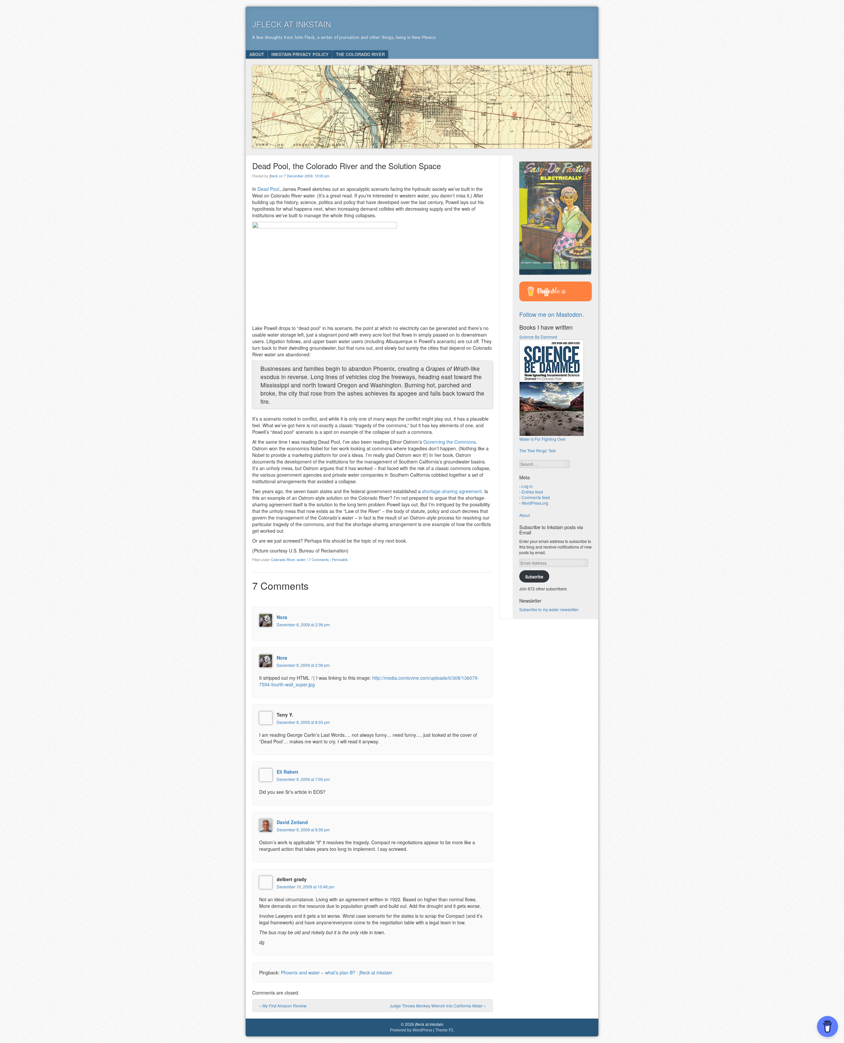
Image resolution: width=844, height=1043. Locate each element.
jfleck (273, 175)
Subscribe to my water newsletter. (549, 609)
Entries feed (532, 491)
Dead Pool (268, 189)
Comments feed (536, 497)
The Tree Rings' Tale (537, 450)
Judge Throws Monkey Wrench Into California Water (438, 1005)
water (301, 559)
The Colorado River (360, 54)
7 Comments (319, 559)
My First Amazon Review (283, 1005)
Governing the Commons (449, 441)
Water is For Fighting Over (542, 439)
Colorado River (283, 559)
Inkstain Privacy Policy (300, 54)
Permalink (340, 559)
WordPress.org (535, 503)
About (256, 54)
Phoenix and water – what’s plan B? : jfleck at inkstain (336, 972)
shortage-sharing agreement (452, 491)
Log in (527, 486)
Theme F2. (444, 1030)
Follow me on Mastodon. (551, 314)
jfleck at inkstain (291, 24)
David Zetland (292, 822)
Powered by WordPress (411, 1030)
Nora (282, 617)
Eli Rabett (287, 771)
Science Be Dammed (538, 337)
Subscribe (534, 576)
